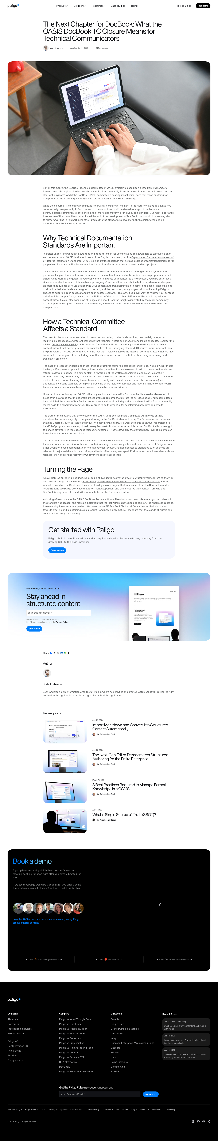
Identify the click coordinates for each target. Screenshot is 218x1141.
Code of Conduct (77, 1109)
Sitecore (115, 1048)
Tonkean (115, 1071)
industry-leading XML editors (102, 423)
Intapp (114, 1038)
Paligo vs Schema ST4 (71, 1057)
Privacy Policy (93, 1109)
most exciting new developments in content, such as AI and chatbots (121, 481)
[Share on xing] (65, 653)
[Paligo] (13, 6)
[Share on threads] (58, 653)
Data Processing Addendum (133, 1109)
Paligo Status (31, 1109)
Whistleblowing (14, 1109)
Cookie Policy (169, 1109)
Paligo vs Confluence (71, 1024)
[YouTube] (203, 1121)
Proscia (115, 1019)
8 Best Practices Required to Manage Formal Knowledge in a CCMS (129, 787)
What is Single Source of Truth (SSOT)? (124, 814)
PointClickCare (119, 1062)
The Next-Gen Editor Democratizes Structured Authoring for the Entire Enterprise (130, 757)
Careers (12, 1024)
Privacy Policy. (62, 622)
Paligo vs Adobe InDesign (73, 1029)
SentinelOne (118, 1066)
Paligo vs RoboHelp (70, 1038)
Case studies (118, 6)
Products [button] (61, 6)
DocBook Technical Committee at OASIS (91, 188)
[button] (65, 731)
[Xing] (209, 1121)
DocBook (118, 198)
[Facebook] (198, 1121)
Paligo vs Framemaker (71, 1043)
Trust (43, 1109)
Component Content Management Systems (67, 198)
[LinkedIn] (193, 1121)
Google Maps (15, 1060)
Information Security (110, 1109)
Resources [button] (98, 6)
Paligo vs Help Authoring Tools (76, 1048)
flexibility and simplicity (65, 344)
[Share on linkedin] (62, 653)
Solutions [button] (79, 6)
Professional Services (20, 1029)
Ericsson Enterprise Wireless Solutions (132, 1043)
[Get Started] (101, 540)
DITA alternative (68, 1062)
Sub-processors (154, 1109)
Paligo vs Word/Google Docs (75, 1019)
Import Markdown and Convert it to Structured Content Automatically (130, 727)
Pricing (134, 6)
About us (13, 1019)
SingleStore (117, 1024)
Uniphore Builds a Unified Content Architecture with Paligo (185, 1027)
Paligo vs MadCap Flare (72, 1033)
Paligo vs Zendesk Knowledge (76, 1071)
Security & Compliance (57, 1109)
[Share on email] (69, 653)
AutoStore (116, 1033)
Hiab (113, 1057)
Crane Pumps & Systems (125, 1029)
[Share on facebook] (51, 653)
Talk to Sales (184, 6)
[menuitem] (62, 6)
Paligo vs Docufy (68, 1052)
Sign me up (150, 1094)
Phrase (114, 1052)
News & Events (16, 1033)
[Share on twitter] (54, 653)
